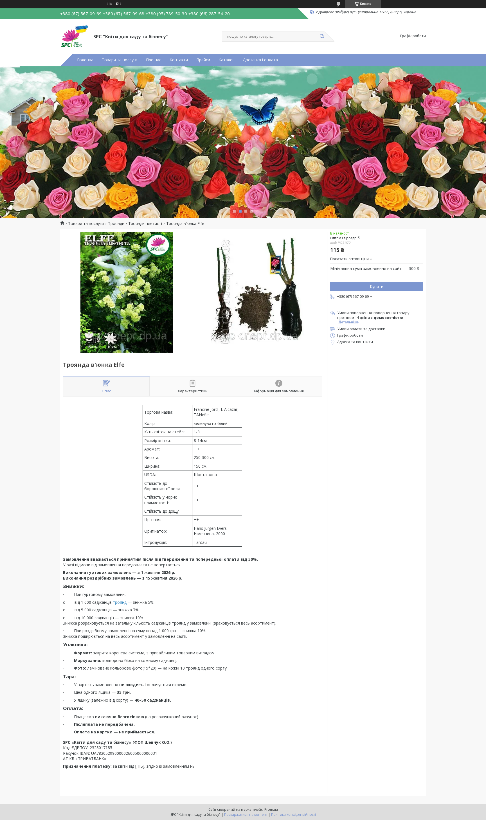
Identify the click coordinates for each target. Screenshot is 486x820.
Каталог (226, 60)
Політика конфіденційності (293, 814)
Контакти (179, 60)
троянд (120, 602)
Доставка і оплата (260, 60)
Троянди (116, 223)
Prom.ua (271, 809)
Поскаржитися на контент (245, 814)
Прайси (203, 60)
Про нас (153, 60)
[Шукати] (321, 36)
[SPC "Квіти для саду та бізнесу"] (74, 36)
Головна (85, 60)
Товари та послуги (120, 60)
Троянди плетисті (145, 223)
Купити (376, 286)
